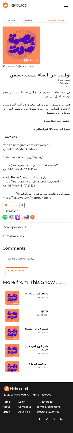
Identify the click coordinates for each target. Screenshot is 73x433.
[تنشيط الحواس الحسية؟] (12, 333)
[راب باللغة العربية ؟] (12, 368)
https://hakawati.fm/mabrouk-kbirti (27, 197)
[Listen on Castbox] (32, 217)
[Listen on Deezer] (26, 217)
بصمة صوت (63, 79)
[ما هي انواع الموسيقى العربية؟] (12, 350)
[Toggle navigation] (65, 5)
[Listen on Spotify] (5, 217)
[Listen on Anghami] (12, 217)
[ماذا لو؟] (12, 315)
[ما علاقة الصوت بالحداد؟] (12, 297)
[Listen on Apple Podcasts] (18, 217)
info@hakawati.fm (47, 411)
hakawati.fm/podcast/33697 (20, 66)
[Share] (22, 205)
